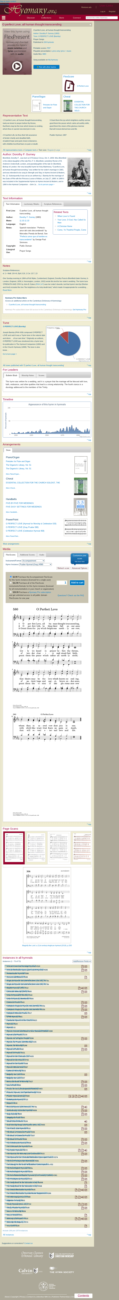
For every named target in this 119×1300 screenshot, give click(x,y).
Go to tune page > (10, 354)
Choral (66, 96)
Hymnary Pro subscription (40, 592)
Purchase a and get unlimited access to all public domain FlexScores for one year (30, 595)
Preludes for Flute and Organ (18, 461)
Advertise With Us (44, 1297)
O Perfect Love (83, 86)
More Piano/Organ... (13, 474)
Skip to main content (8, 1)
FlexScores (11, 555)
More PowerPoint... (12, 536)
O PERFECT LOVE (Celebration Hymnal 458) (25, 531)
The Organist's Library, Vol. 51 (18, 465)
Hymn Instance (12, 564)
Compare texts (30, 150)
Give (73, 1297)
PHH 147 (39, 284)
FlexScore (68, 76)
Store (61, 18)
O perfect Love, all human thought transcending (27, 305)
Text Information (13, 204)
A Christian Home (64, 226)
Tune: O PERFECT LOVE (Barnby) (47, 36)
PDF (49, 48)
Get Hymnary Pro (79, 310)
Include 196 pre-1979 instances (15, 1231)
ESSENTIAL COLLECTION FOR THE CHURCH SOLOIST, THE (33, 483)
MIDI (44, 54)
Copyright (14, 1297)
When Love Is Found (66, 216)
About (7, 1297)
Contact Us (31, 1297)
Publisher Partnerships (61, 1297)
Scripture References (53, 204)
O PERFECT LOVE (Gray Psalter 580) (22, 527)
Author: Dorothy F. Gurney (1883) (46, 33)
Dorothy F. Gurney (27, 217)
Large (57, 150)
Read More (7, 290)
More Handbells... (12, 512)
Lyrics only (56, 51)
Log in (102, 12)
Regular (50, 150)
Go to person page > (46, 185)
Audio (41, 555)
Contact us (28, 1243)
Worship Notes (28, 375)
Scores (41, 375)
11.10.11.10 (24, 221)
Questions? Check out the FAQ (71, 595)
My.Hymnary (53, 60)
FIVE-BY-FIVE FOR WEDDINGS (20, 503)
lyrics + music (66, 51)
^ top (89, 150)
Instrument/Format (13, 561)
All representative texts (12, 150)
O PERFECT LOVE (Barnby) (14, 327)
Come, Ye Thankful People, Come (71, 230)
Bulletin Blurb (11, 375)
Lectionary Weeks (31, 204)
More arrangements (11, 544)
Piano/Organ (38, 96)
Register (112, 12)
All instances (8, 1235)
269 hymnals (49, 42)
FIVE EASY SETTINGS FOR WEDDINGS (24, 507)
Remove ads (86, 7)
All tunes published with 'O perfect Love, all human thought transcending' (33, 365)
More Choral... (11, 488)
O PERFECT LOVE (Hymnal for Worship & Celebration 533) (31, 524)
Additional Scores (27, 555)
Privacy (22, 1297)
